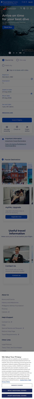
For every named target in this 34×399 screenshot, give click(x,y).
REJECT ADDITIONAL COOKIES (17, 390)
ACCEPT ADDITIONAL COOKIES (17, 395)
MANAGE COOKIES (17, 385)
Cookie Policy (24, 380)
